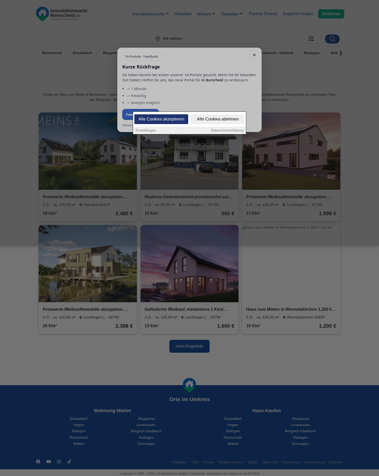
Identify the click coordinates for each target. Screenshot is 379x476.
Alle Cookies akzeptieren (161, 119)
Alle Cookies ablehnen (218, 119)
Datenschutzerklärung (227, 130)
